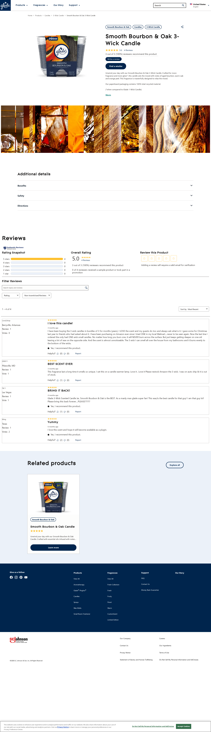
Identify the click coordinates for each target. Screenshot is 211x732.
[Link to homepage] (5, 5)
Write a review (113, 59)
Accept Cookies (184, 726)
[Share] (182, 26)
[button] (200, 5)
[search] (183, 5)
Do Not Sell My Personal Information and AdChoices (153, 726)
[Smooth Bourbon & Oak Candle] (53, 494)
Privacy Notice (63, 727)
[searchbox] (168, 5)
